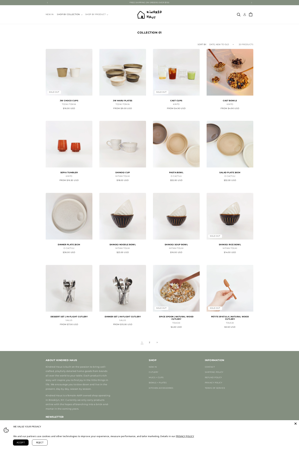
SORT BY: (202, 44)
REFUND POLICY (213, 377)
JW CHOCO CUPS (69, 100)
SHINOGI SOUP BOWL (176, 244)
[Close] (295, 423)
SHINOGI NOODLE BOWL (123, 244)
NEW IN (153, 367)
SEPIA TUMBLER (69, 172)
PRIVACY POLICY (213, 382)
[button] (69, 15)
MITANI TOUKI (122, 176)
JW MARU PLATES (122, 100)
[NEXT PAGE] (157, 342)
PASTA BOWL (176, 172)
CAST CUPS (176, 100)
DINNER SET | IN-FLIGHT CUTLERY (123, 316)
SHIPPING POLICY (214, 372)
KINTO (176, 104)
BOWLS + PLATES (158, 382)
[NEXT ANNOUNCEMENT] (251, 2)
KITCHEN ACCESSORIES (161, 388)
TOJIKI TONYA (69, 104)
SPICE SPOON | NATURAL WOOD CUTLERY (176, 317)
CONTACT (210, 367)
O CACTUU (176, 176)
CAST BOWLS (230, 100)
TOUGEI (176, 323)
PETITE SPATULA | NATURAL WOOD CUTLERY (230, 317)
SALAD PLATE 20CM (230, 172)
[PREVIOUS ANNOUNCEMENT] (47, 2)
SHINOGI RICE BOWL (230, 244)
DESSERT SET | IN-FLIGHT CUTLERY (69, 316)
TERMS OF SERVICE (215, 388)
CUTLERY (153, 372)
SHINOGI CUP (122, 172)
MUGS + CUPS (156, 377)
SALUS (69, 320)
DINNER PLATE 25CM (69, 244)
